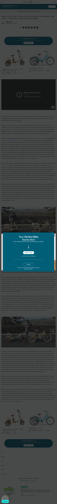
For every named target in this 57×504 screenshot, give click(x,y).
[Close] (52, 234)
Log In (28, 264)
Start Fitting (28, 252)
